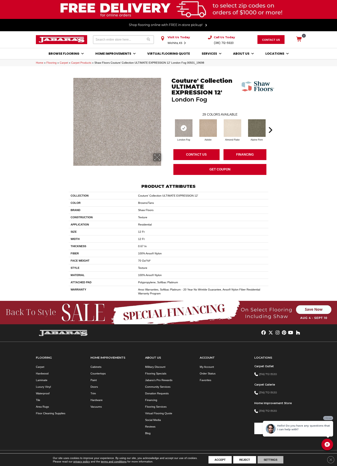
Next (270, 124)
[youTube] (290, 332)
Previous (169, 124)
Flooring (51, 62)
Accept (220, 459)
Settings (270, 459)
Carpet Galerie (264, 384)
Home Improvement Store (273, 403)
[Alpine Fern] (257, 128)
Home (39, 62)
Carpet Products (81, 62)
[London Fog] (183, 128)
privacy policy (81, 461)
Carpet (64, 62)
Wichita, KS (175, 43)
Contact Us (196, 154)
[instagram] (276, 332)
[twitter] (270, 332)
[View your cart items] (299, 39)
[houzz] (297, 332)
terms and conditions (114, 461)
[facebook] (263, 332)
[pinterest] (283, 332)
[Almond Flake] (232, 128)
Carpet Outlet (264, 366)
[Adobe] (208, 128)
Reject (244, 459)
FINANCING (245, 154)
